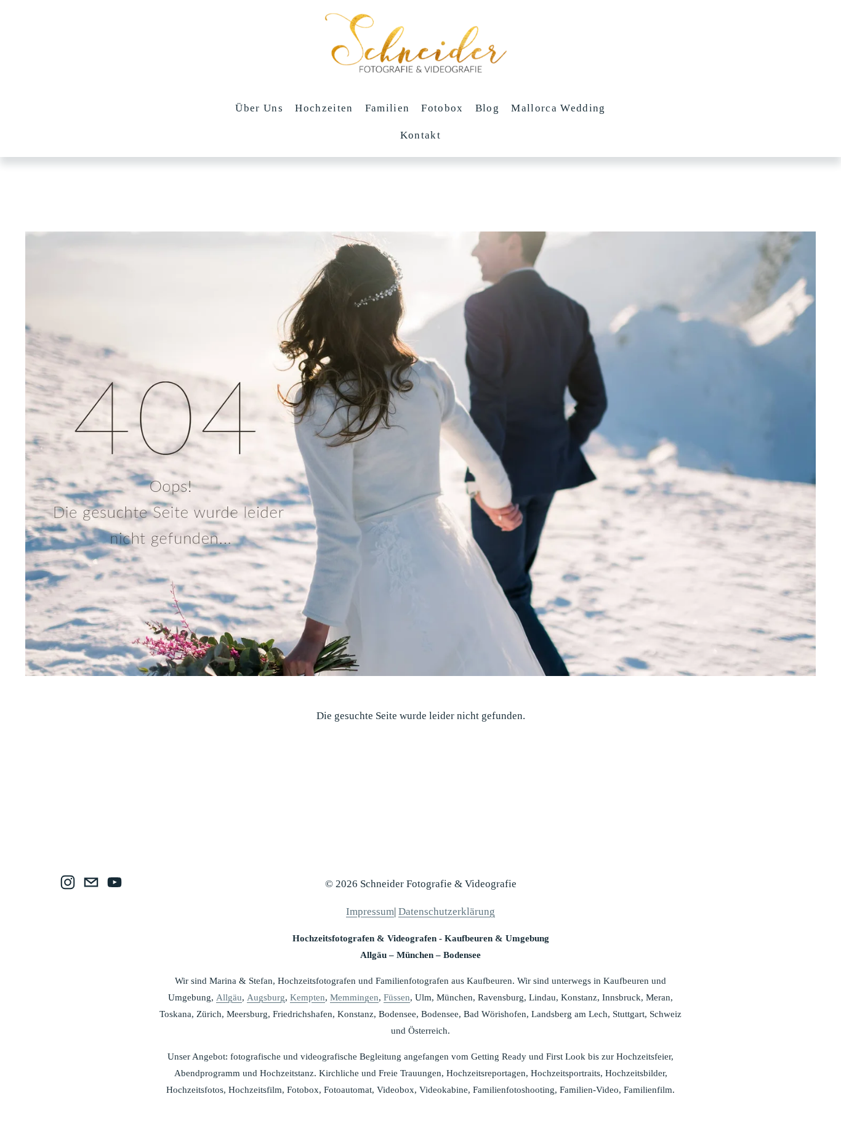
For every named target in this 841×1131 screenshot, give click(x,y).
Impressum (370, 911)
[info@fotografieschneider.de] (91, 882)
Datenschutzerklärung (446, 911)
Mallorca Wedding (558, 108)
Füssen (397, 997)
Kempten (307, 997)
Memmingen (354, 997)
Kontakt (420, 135)
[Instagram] (67, 882)
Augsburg (266, 997)
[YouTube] (114, 882)
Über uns (259, 108)
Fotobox (442, 108)
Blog (487, 108)
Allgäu (229, 997)
